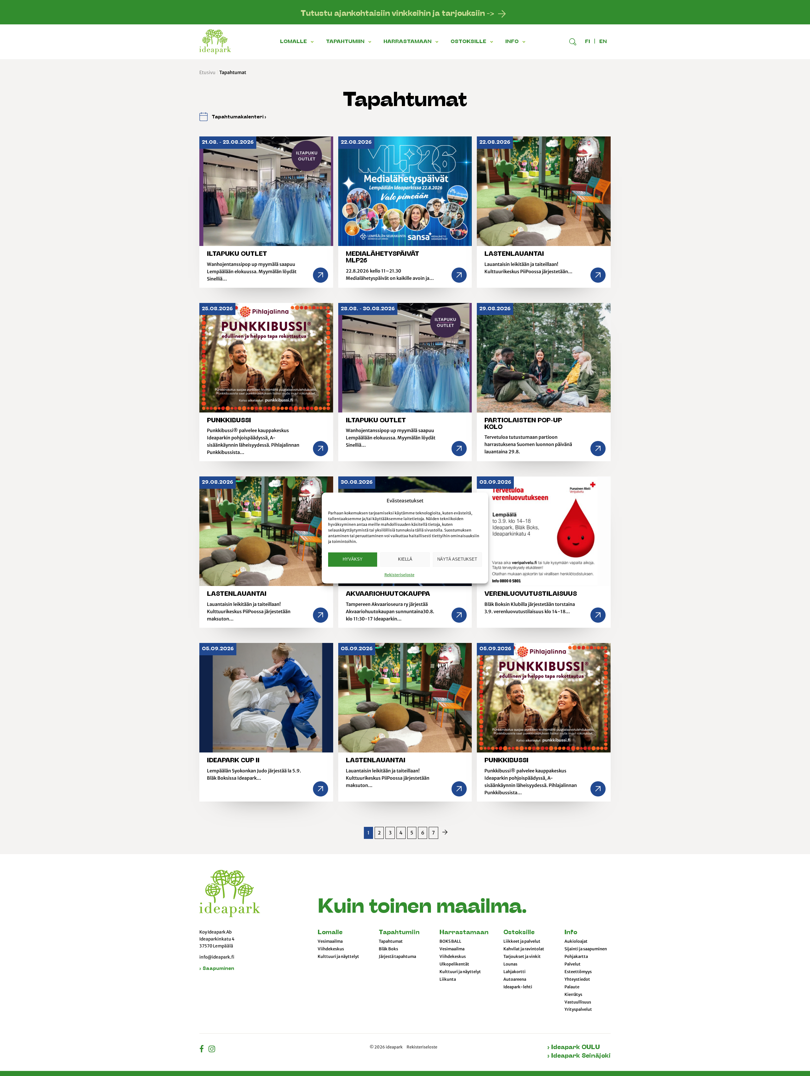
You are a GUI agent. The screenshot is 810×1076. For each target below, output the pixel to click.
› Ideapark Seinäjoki (579, 1056)
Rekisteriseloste (399, 574)
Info (570, 933)
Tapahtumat (391, 941)
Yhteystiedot (577, 979)
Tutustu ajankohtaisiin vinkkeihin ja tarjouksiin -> (397, 14)
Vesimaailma (330, 941)
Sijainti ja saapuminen (585, 949)
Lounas (510, 964)
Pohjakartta (576, 956)
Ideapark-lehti (517, 987)
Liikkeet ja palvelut (521, 941)
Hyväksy (353, 559)
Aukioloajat (576, 941)
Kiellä (405, 559)
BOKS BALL (450, 941)
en (603, 41)
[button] (313, 41)
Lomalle (330, 933)
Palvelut (572, 964)
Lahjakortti (514, 972)
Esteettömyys (578, 972)
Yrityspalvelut (578, 1009)
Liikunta (447, 979)
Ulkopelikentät (454, 964)
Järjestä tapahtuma (397, 956)
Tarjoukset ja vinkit (522, 956)
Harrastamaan (464, 933)
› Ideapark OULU (573, 1048)
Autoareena (514, 979)
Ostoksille (518, 933)
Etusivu (207, 72)
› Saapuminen (216, 968)
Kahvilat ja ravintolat (523, 949)
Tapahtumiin (399, 933)
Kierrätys (573, 994)
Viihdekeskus (331, 949)
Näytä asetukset (457, 559)
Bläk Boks (388, 949)
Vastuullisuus (577, 1002)
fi (587, 41)
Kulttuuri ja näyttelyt (338, 956)
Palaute (571, 987)
